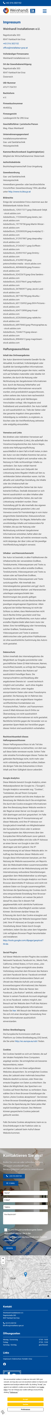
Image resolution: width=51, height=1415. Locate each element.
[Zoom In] (3, 1258)
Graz (30, 1359)
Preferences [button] (14, 1392)
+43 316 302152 (13, 2)
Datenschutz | (17, 1359)
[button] (43, 12)
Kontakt (25, 1359)
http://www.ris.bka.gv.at (19, 191)
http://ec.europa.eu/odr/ (26, 1041)
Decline (25, 1404)
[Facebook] (25, 1364)
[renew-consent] (3, 1412)
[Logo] (19, 10)
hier (14, 1010)
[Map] (25, 1277)
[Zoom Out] (3, 1262)
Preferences (25, 1409)
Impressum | (7, 1359)
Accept (25, 1399)
